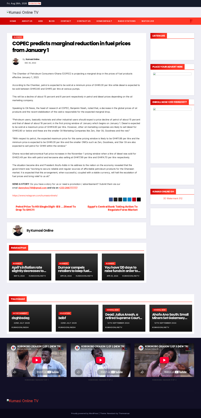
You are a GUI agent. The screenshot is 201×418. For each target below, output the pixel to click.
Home (13, 21)
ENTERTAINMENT (20, 313)
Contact (66, 21)
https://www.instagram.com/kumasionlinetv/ (35, 195)
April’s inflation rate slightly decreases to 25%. (28, 271)
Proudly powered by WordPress (85, 413)
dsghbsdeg (20, 318)
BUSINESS (18, 37)
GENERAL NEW (113, 310)
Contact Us (84, 21)
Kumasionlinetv (37, 276)
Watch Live (148, 21)
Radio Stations (127, 21)
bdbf (62, 318)
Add (40, 21)
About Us (27, 21)
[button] (187, 21)
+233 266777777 (68, 187)
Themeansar (124, 413)
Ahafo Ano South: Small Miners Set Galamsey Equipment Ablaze (170, 318)
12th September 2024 (118, 323)
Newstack (111, 413)
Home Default (104, 21)
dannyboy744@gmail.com (32, 187)
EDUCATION (65, 313)
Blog (52, 21)
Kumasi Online (33, 59)
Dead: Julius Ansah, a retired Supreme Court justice (122, 318)
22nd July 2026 (22, 323)
